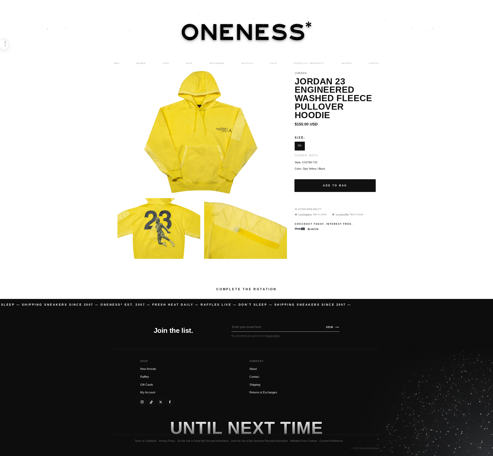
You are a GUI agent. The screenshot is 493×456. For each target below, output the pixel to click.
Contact (254, 376)
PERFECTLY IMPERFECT (309, 63)
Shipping (254, 384)
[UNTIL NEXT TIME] (301, 427)
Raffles (144, 376)
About (253, 368)
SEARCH (346, 63)
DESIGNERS (217, 63)
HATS (189, 63)
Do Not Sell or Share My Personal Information (203, 440)
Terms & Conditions (146, 440)
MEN (116, 63)
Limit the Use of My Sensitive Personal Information (259, 440)
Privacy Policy (272, 336)
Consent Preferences (331, 440)
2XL (300, 145)
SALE (273, 63)
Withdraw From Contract (303, 440)
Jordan (301, 73)
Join (332, 327)
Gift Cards (146, 384)
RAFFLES (247, 63)
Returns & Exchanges (263, 392)
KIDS (166, 63)
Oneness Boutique (369, 448)
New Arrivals (148, 368)
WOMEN (141, 63)
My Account (147, 392)
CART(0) (374, 63)
